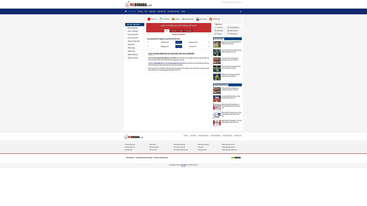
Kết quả (174, 31)
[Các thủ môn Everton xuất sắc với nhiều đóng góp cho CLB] (217, 52)
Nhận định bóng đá (203, 135)
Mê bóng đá (233, 34)
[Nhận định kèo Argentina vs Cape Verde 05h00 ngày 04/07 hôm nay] (217, 115)
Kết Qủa (140, 11)
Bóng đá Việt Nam (215, 135)
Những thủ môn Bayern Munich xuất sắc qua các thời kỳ (231, 75)
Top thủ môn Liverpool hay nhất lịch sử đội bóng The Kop (231, 67)
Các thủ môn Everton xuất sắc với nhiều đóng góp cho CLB (232, 51)
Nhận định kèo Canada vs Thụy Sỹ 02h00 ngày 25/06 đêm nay (232, 121)
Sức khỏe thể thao (173, 11)
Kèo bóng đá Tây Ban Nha (181, 149)
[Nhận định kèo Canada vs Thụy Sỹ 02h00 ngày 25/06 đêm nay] (217, 123)
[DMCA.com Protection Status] (236, 158)
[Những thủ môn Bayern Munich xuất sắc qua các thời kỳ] (217, 77)
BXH (146, 11)
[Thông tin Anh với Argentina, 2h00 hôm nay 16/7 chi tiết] (217, 60)
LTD (167, 31)
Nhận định (152, 11)
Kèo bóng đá (153, 149)
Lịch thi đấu (132, 11)
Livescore (220, 27)
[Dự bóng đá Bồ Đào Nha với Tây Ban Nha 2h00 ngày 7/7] (217, 98)
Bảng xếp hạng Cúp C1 (228, 144)
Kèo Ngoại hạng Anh (179, 144)
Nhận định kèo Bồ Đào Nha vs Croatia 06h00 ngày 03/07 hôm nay (231, 106)
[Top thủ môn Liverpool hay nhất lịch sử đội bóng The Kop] (217, 69)
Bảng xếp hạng (234, 27)
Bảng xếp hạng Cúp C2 (228, 147)
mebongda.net (184, 165)
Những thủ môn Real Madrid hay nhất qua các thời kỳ (231, 42)
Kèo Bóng (220, 30)
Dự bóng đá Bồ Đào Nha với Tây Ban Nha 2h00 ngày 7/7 (231, 97)
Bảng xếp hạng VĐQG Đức (229, 149)
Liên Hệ (186, 135)
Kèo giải (188, 31)
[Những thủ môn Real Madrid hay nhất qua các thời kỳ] (217, 44)
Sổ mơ (183, 11)
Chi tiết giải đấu (133, 24)
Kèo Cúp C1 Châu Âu (179, 147)
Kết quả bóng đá (154, 147)
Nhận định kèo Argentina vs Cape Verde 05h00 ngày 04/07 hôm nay (231, 114)
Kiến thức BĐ (162, 11)
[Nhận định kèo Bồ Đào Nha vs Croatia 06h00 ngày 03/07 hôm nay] (217, 106)
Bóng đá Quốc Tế (227, 135)
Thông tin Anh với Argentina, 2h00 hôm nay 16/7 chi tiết (230, 59)
